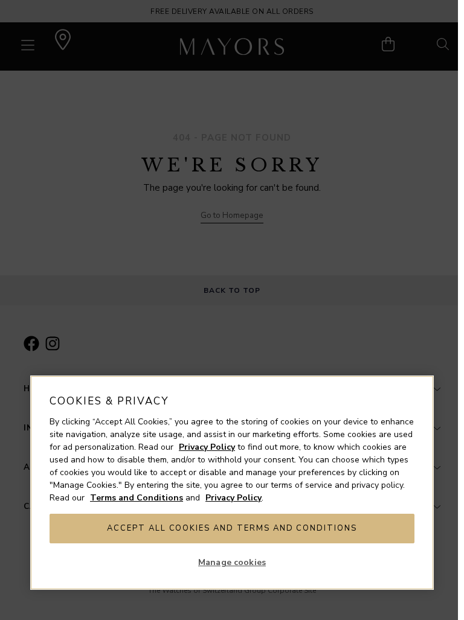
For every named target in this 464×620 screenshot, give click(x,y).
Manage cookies (232, 562)
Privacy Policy (207, 447)
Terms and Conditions (136, 497)
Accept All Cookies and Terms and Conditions (232, 528)
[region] (232, 483)
